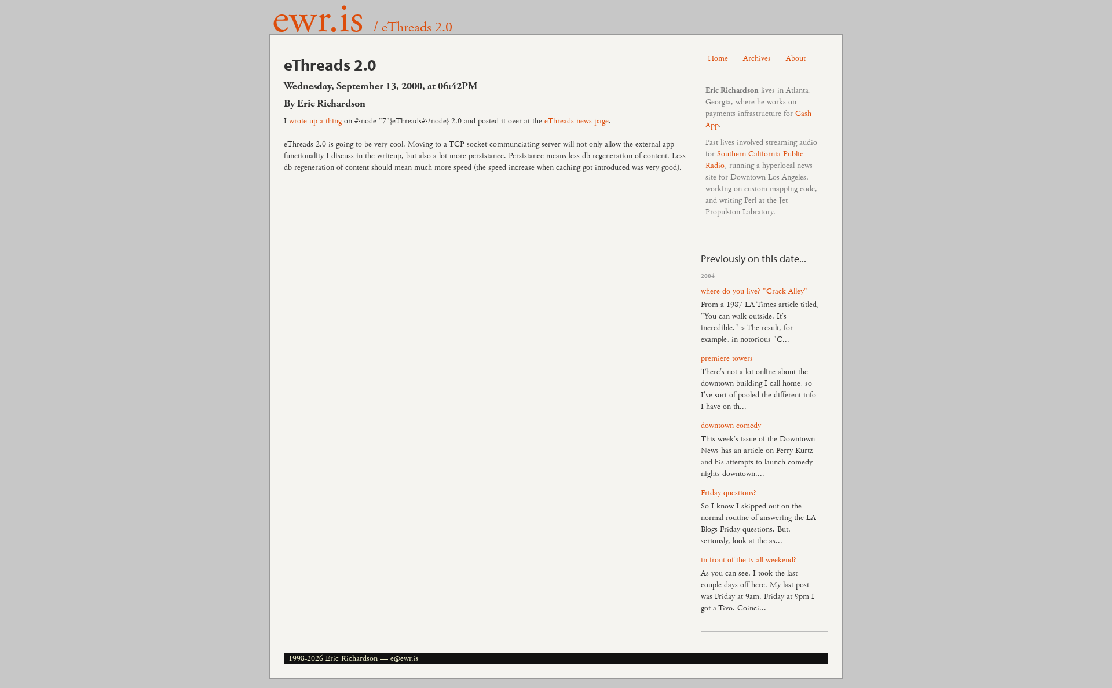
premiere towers (727, 358)
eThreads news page (576, 121)
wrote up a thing (315, 121)
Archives (757, 58)
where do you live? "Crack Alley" (754, 291)
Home (718, 58)
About (796, 58)
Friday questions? (728, 493)
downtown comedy (731, 425)
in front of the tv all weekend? (748, 560)
